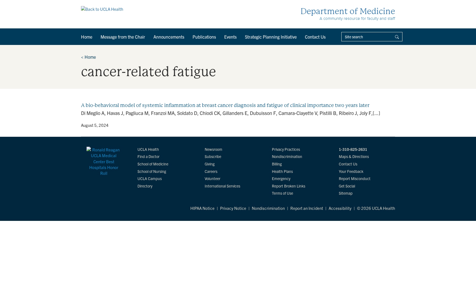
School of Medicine (152, 163)
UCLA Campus (149, 178)
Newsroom (213, 149)
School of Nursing (151, 171)
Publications (204, 36)
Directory (144, 185)
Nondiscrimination (287, 156)
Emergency (281, 178)
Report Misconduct (354, 178)
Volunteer (212, 178)
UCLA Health (148, 149)
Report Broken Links (288, 185)
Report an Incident (306, 208)
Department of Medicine (348, 11)
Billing (277, 163)
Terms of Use (282, 193)
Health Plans (282, 171)
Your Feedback (351, 171)
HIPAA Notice (202, 208)
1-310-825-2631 (353, 149)
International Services (222, 185)
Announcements (168, 36)
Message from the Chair (123, 36)
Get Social (347, 185)
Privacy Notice (233, 208)
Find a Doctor (148, 156)
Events (230, 36)
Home (86, 36)
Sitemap (346, 193)
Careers (211, 171)
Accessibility (340, 208)
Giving (210, 163)
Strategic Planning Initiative (271, 36)
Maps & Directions (354, 156)
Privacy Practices (286, 149)
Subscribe (213, 156)
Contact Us (315, 36)
